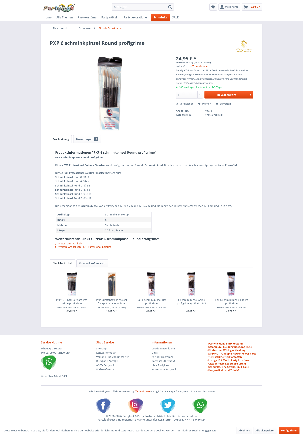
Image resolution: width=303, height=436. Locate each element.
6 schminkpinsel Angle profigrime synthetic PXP (191, 301)
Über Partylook (160, 365)
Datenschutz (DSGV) (163, 361)
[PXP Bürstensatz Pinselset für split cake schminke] (111, 284)
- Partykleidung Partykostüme (225, 343)
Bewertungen (86, 139)
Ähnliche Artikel (62, 263)
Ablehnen (244, 430)
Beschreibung (61, 139)
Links (155, 352)
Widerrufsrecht (105, 369)
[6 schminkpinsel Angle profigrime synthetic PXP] (191, 284)
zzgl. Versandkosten (197, 66)
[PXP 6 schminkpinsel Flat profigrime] (151, 284)
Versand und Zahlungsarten (112, 357)
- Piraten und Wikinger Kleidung (226, 350)
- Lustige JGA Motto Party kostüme (228, 360)
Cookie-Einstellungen (164, 348)
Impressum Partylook (164, 369)
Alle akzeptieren (265, 430)
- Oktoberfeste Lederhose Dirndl (226, 363)
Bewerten (225, 103)
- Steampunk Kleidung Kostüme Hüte (229, 347)
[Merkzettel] (213, 7)
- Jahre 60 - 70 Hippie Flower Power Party (231, 353)
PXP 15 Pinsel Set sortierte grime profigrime (71, 301)
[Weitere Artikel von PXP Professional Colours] (244, 46)
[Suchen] (170, 7)
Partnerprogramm (162, 357)
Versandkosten (143, 391)
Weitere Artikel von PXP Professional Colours (84, 246)
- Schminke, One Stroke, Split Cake (228, 367)
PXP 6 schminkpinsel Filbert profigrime (231, 301)
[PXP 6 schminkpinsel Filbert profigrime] (231, 284)
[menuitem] (143, 7)
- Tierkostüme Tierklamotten (224, 357)
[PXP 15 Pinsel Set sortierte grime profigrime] (71, 284)
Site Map (101, 348)
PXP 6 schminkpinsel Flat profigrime (151, 301)
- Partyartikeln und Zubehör (224, 370)
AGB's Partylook (105, 365)
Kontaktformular (106, 352)
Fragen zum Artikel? (70, 243)
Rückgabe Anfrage (107, 361)
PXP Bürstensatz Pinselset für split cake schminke (111, 301)
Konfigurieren (289, 430)
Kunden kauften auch (92, 263)
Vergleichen (186, 103)
